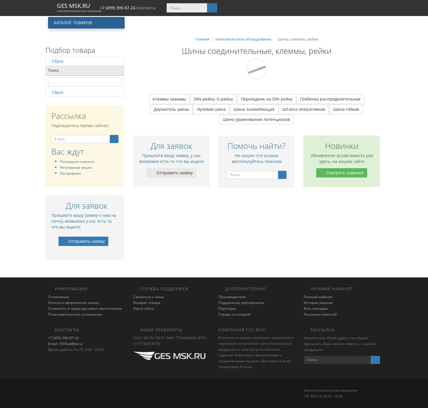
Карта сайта (143, 308)
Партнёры (227, 308)
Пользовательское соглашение (75, 314)
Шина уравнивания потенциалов (256, 119)
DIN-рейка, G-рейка (213, 99)
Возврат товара (146, 302)
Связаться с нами (148, 296)
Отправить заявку (86, 241)
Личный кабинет (318, 296)
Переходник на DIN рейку (266, 99)
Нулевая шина (211, 109)
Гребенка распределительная (330, 99)
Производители (232, 296)
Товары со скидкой (234, 314)
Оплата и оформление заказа (73, 302)
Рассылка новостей (320, 314)
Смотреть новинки (344, 172)
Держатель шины (171, 109)
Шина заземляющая (254, 109)
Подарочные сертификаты (241, 302)
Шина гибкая (346, 109)
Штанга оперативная (303, 109)
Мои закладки (316, 308)
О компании (58, 296)
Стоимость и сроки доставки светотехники (85, 308)
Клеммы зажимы (169, 99)
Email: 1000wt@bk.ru (65, 343)
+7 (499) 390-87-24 (63, 337)
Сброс (58, 61)
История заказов (318, 302)
